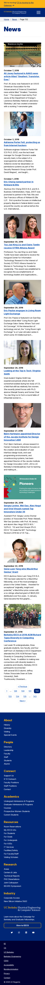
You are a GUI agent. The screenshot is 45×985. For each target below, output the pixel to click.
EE (5, 944)
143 (35, 696)
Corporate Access (12, 898)
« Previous (23, 686)
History (7, 725)
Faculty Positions (11, 782)
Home (6, 19)
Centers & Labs (10, 872)
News (14, 19)
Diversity (7, 728)
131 (30, 691)
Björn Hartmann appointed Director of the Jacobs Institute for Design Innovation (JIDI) (22, 436)
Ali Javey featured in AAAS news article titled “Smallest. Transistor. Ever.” (22, 76)
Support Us (9, 775)
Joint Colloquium (11, 882)
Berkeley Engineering (12, 956)
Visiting (7, 731)
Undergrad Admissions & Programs (19, 801)
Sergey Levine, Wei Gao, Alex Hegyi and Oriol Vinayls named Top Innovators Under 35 (22, 508)
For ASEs (8, 843)
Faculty (7, 753)
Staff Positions (10, 786)
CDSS (6, 961)
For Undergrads (10, 840)
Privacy (7, 973)
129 (15, 691)
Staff (6, 757)
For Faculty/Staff (11, 854)
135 (24, 696)
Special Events (10, 735)
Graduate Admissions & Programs (18, 804)
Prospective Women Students (17, 811)
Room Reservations (12, 826)
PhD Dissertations (11, 879)
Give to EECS (22, 925)
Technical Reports (12, 876)
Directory (8, 747)
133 (10, 696)
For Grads (8, 837)
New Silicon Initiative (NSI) (15, 901)
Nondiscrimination (11, 969)
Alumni (7, 764)
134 (17, 696)
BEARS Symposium (12, 886)
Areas (6, 869)
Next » (23, 700)
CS (5, 948)
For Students (9, 833)
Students (8, 760)
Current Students (11, 815)
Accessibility (9, 965)
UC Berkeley (9, 952)
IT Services (9, 847)
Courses (7, 808)
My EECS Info (10, 830)
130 (22, 691)
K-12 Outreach (10, 779)
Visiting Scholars (11, 857)
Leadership (8, 750)
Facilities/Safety (11, 850)
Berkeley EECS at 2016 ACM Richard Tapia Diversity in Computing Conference (22, 637)
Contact (7, 789)
